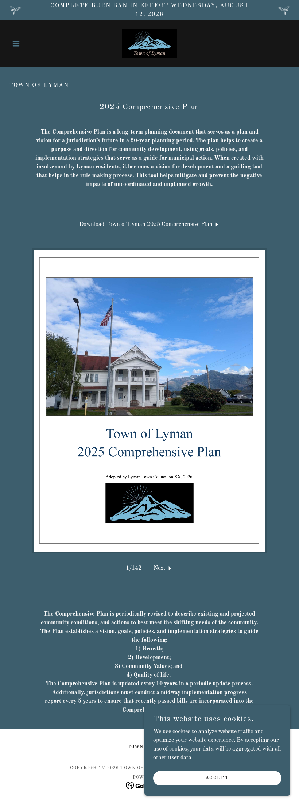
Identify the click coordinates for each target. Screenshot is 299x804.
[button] (30, 43)
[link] (149, 43)
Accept (217, 778)
